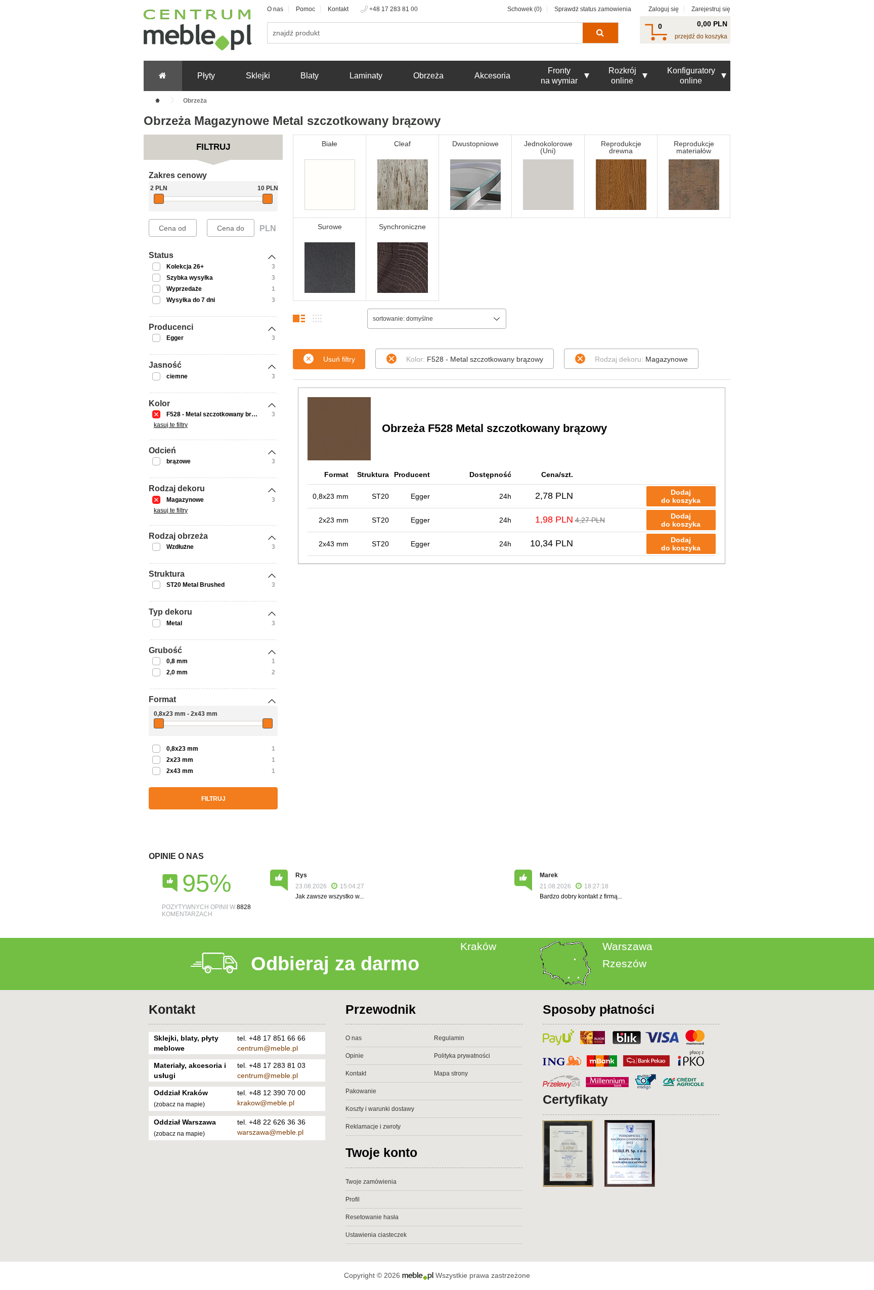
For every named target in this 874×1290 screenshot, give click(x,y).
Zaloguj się (663, 9)
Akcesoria (492, 75)
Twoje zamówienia (371, 1181)
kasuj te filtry (171, 424)
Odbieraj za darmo (335, 963)
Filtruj (213, 798)
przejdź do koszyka (701, 36)
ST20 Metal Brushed (195, 584)
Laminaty (365, 75)
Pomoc (305, 9)
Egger (175, 337)
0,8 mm (177, 661)
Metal (174, 623)
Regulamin (449, 1038)
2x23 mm (179, 759)
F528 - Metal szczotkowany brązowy (218, 414)
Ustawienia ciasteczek (376, 1234)
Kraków (478, 946)
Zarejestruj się (710, 9)
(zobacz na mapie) (179, 1104)
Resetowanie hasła (372, 1217)
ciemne (177, 376)
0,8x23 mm (182, 748)
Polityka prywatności (462, 1055)
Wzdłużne (180, 546)
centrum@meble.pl (267, 1048)
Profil (352, 1199)
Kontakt (338, 9)
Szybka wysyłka (189, 277)
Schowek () (524, 9)
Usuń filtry (339, 359)
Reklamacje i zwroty (373, 1126)
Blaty (309, 75)
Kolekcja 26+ (185, 266)
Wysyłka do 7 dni (190, 300)
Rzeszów (624, 963)
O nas (275, 9)
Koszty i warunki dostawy (379, 1108)
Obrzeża (428, 75)
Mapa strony (451, 1073)
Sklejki (258, 75)
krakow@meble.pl (265, 1103)
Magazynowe (185, 499)
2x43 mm (179, 771)
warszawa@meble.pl (270, 1132)
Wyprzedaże (184, 288)
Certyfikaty (575, 1099)
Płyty (206, 75)
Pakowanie (360, 1091)
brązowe (178, 461)
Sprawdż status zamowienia (592, 9)
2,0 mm (177, 672)
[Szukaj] (600, 33)
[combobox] (436, 319)
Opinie (354, 1055)
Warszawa (627, 946)
